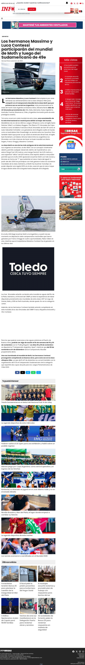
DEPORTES (5, 36)
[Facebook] (71, 3)
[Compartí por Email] (28, 372)
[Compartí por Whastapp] (33, 372)
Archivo (82, 662)
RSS (79, 662)
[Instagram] (77, 3)
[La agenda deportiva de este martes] (28, 526)
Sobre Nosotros (80, 658)
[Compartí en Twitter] (22, 372)
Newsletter (81, 656)
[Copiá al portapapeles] (38, 372)
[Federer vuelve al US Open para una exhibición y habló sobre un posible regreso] (28, 434)
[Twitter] (74, 3)
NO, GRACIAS (21, 9)
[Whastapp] (83, 652)
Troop (82, 663)
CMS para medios (75, 663)
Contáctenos (81, 654)
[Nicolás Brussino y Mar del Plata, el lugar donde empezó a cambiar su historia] (28, 503)
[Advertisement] (28, 182)
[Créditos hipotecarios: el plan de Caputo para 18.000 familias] (10, 606)
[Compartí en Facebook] (17, 372)
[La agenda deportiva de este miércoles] (28, 413)
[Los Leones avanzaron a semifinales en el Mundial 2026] (28, 546)
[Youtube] (80, 3)
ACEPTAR (31, 9)
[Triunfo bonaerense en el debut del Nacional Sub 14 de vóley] (28, 393)
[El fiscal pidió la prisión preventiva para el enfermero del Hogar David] (28, 574)
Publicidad (81, 655)
